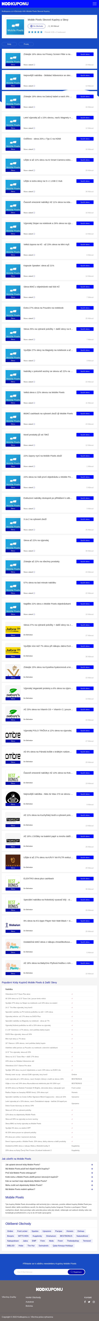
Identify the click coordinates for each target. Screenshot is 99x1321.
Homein (70, 1231)
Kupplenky (37, 1236)
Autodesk (30, 1302)
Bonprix (10, 1236)
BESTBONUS (66, 1236)
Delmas (81, 1231)
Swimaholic (44, 1246)
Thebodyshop (73, 1241)
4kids (51, 1241)
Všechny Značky (9, 1297)
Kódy (9, 44)
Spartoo (35, 1231)
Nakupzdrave (13, 1241)
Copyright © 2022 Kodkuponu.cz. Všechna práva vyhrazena (27, 1317)
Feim (42, 1241)
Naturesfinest (82, 1236)
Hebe (21, 1246)
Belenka (29, 1306)
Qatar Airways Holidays (63, 1246)
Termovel (87, 1241)
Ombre (10, 1231)
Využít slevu (85, 54)
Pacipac (58, 1231)
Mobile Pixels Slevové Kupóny (38, 11)
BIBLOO (10, 1246)
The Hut (31, 1246)
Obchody (18, 11)
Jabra (25, 1241)
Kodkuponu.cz (7, 11)
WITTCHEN (23, 1236)
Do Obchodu (28, 635)
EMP (34, 1241)
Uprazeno (47, 1231)
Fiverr (60, 1241)
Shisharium (51, 1236)
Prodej (26, 44)
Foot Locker (22, 1231)
